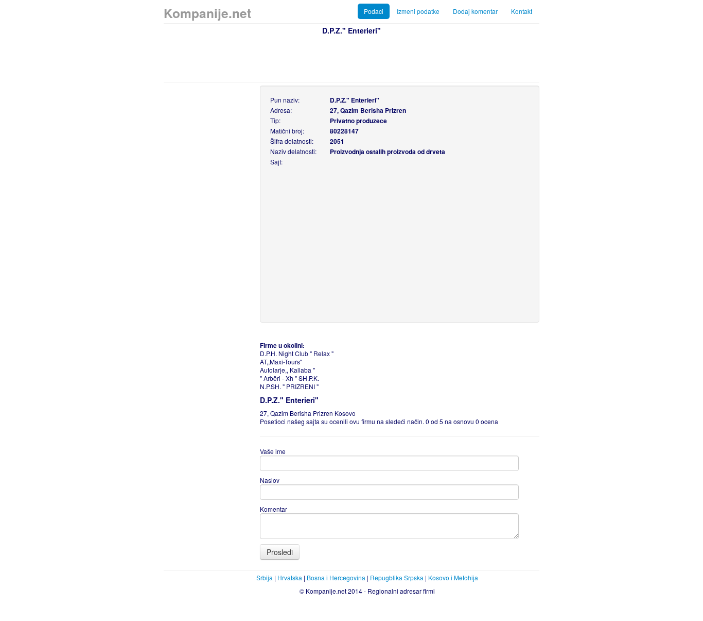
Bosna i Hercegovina (336, 577)
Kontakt (521, 11)
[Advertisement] (351, 57)
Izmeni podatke (418, 11)
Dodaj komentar (475, 11)
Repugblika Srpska (397, 577)
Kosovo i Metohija (453, 577)
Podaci (373, 11)
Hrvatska (289, 577)
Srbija (264, 577)
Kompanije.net (207, 13)
